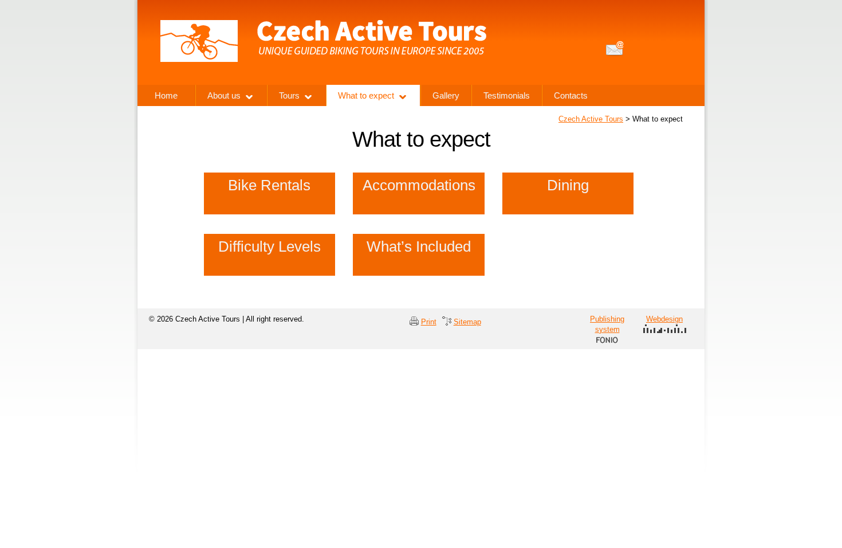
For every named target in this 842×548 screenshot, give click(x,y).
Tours (289, 95)
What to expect (366, 95)
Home (166, 95)
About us (224, 95)
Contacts (571, 95)
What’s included (419, 246)
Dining (568, 185)
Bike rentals (269, 185)
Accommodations (419, 185)
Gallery (445, 95)
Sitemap (467, 322)
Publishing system (607, 324)
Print (428, 322)
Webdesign (664, 319)
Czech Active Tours (590, 119)
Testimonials (506, 95)
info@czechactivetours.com (615, 48)
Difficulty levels (269, 246)
